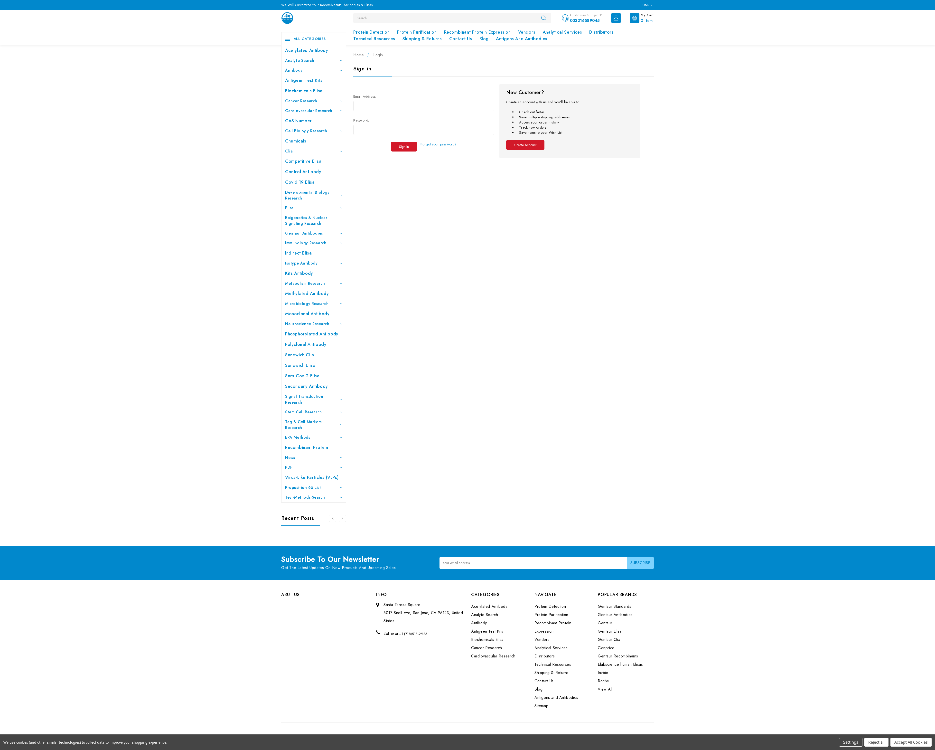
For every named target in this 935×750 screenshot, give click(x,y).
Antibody (294, 70)
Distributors (601, 32)
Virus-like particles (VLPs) (311, 477)
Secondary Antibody (306, 386)
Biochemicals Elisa (304, 91)
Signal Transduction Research (304, 399)
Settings (850, 742)
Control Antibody (303, 172)
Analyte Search (299, 60)
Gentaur (605, 623)
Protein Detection (371, 32)
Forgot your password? (439, 144)
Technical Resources (374, 39)
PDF (288, 467)
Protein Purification (417, 32)
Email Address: (364, 96)
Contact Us (460, 39)
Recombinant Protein (306, 447)
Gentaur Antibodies (304, 233)
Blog (484, 39)
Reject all (876, 742)
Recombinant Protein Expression (477, 32)
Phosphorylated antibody (311, 334)
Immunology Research (305, 243)
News (290, 457)
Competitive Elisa (303, 161)
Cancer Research (301, 101)
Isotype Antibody (301, 263)
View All (605, 689)
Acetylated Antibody (306, 50)
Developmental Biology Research (307, 195)
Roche (603, 681)
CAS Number (298, 121)
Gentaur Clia (609, 639)
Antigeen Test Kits (304, 80)
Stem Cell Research (303, 412)
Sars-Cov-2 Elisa (302, 376)
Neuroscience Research (307, 324)
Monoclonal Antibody (307, 314)
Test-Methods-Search (305, 497)
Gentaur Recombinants (618, 656)
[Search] (544, 18)
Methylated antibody (307, 293)
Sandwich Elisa (300, 365)
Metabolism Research (305, 283)
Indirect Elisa (298, 253)
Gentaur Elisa (610, 631)
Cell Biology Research (306, 131)
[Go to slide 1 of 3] (342, 518)
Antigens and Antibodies (521, 39)
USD (647, 4)
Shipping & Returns (422, 39)
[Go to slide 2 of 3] (332, 518)
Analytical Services (562, 32)
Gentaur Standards (614, 606)
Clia (289, 151)
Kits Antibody (299, 273)
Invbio (603, 672)
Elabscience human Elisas (620, 664)
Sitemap (541, 706)
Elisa (289, 208)
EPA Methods (297, 437)
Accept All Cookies (911, 742)
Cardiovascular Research (308, 111)
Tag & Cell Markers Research (303, 424)
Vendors (526, 32)
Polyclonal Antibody (305, 344)
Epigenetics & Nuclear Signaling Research (306, 220)
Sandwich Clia (299, 355)
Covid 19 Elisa (300, 182)
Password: (361, 120)
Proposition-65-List (303, 487)
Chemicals (295, 141)
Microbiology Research (307, 303)
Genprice (606, 648)
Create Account (525, 144)
